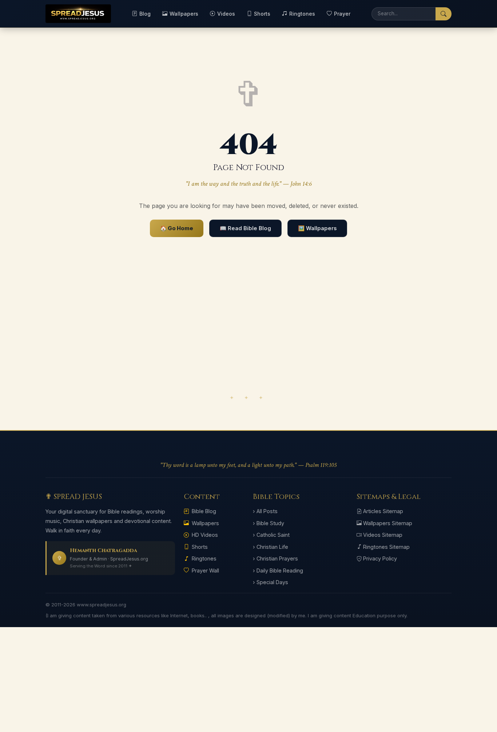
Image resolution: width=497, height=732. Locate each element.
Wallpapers (184, 14)
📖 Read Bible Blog (245, 228)
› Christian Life (270, 547)
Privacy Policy (380, 558)
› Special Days (270, 582)
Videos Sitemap (382, 535)
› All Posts (265, 511)
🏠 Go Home (176, 228)
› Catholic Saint (271, 535)
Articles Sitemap (383, 511)
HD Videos (205, 535)
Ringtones (302, 14)
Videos (226, 14)
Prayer (342, 14)
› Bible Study (268, 523)
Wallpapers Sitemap (387, 523)
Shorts (262, 14)
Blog (145, 14)
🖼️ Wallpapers (317, 228)
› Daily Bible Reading (278, 570)
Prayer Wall (205, 570)
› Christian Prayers (275, 558)
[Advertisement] (248, 333)
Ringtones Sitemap (386, 547)
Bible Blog (204, 511)
